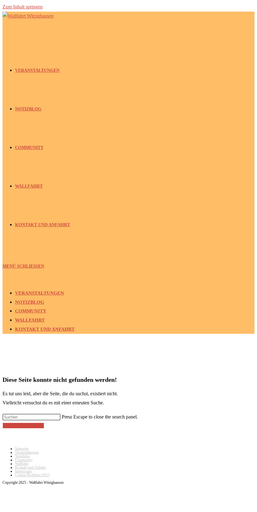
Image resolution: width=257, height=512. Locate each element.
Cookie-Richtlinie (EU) (32, 475)
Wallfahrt (30, 320)
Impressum (23, 471)
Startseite (22, 448)
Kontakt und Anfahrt (45, 329)
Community (30, 310)
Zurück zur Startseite (23, 425)
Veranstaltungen (39, 293)
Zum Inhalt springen (23, 6)
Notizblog (29, 302)
